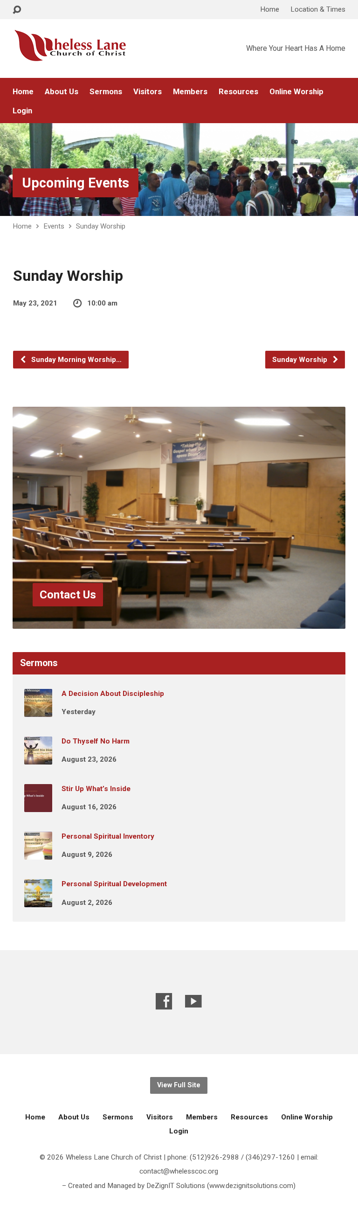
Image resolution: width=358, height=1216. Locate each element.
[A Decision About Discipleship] (38, 710)
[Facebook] (164, 1001)
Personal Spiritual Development (114, 884)
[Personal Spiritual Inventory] (38, 853)
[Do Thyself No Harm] (38, 758)
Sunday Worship (100, 226)
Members (190, 92)
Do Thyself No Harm (96, 741)
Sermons (106, 92)
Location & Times (317, 9)
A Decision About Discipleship (113, 693)
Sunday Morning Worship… (75, 359)
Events (53, 226)
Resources (238, 92)
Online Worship (296, 92)
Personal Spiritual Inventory (108, 836)
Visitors (147, 92)
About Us (61, 92)
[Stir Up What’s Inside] (38, 805)
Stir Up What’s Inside (96, 789)
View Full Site (178, 1085)
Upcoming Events (75, 183)
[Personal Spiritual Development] (38, 900)
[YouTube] (193, 1001)
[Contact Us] (179, 621)
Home (269, 9)
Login (22, 111)
